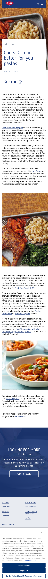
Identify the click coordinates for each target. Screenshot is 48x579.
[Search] (38, 4)
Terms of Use (8, 524)
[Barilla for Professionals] (9, 4)
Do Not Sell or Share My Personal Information (24, 576)
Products (6, 507)
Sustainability (30, 502)
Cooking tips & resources (31, 512)
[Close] (41, 532)
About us (5, 502)
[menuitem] (5, 502)
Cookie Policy (30, 560)
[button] (24, 473)
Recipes (5, 511)
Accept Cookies (24, 565)
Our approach (31, 507)
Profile (28, 518)
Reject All (24, 570)
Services (5, 516)
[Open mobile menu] (42, 4)
